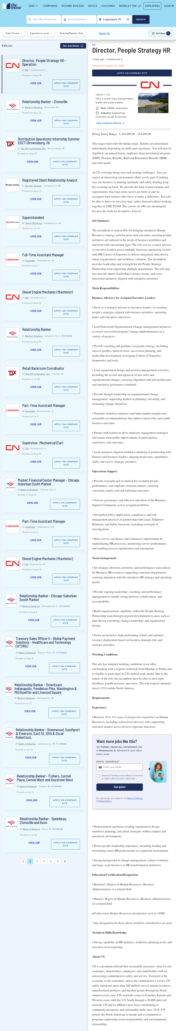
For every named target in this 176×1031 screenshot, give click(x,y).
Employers (152, 6)
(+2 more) (56, 786)
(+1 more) (66, 336)
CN (26, 70)
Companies (50, 6)
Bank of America (33, 107)
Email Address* (108, 761)
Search (141, 19)
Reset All (104, 33)
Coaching (108, 6)
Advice (92, 6)
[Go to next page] (65, 861)
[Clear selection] (128, 19)
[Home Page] (11, 7)
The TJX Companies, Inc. (33, 148)
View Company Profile (109, 123)
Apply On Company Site (66, 85)
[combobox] (47, 19)
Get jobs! (119, 787)
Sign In (169, 6)
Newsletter (128, 6)
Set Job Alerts (71, 45)
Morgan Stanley (33, 186)
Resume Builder (73, 6)
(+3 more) (64, 606)
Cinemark (30, 260)
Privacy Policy (105, 801)
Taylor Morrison (33, 223)
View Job (35, 83)
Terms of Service (135, 798)
